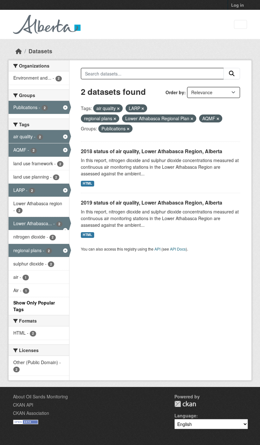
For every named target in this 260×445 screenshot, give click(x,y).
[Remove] (118, 108)
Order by (175, 92)
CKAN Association (31, 413)
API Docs (178, 249)
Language (185, 415)
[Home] (19, 51)
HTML (87, 183)
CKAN (185, 404)
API (157, 249)
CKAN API (23, 405)
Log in (237, 5)
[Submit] (232, 73)
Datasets (40, 51)
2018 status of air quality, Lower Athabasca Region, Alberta (151, 151)
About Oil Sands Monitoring (40, 396)
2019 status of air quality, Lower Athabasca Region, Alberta (151, 202)
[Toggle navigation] (240, 24)
